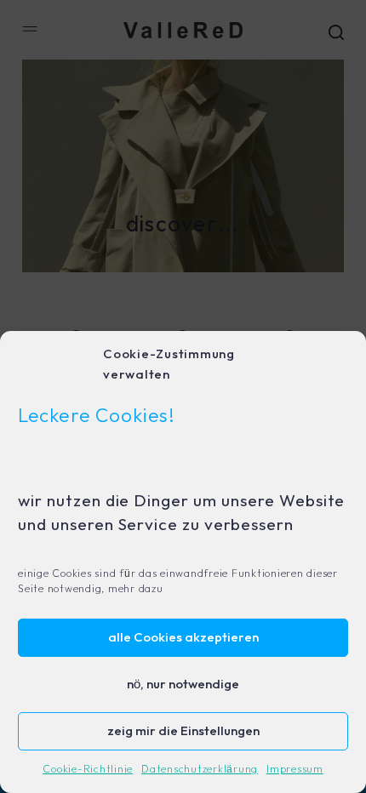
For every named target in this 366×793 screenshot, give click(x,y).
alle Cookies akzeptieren (183, 637)
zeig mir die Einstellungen (183, 731)
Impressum (294, 769)
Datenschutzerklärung (199, 769)
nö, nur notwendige (183, 684)
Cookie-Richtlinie (88, 769)
